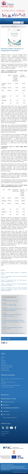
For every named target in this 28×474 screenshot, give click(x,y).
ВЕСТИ (2, 359)
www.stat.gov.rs (6, 405)
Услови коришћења (5, 431)
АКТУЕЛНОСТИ (4, 364)
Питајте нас (15, 19)
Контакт (19, 19)
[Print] (6, 342)
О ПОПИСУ (3, 362)
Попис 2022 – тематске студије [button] (9, 304)
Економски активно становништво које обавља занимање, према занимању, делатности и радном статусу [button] (13, 322)
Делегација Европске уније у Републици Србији (10, 385)
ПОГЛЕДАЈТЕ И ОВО (5, 368)
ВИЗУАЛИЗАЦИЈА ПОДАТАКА (6, 365)
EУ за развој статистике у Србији (7, 387)
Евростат (3, 380)
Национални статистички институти (8, 382)
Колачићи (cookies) (5, 433)
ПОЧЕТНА (3, 357)
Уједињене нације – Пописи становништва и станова (12, 378)
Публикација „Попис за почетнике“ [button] (10, 300)
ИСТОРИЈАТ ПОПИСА (5, 370)
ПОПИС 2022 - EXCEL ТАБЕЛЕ (6, 367)
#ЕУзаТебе (3, 383)
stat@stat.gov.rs (6, 411)
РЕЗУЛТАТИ (3, 360)
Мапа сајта (3, 434)
